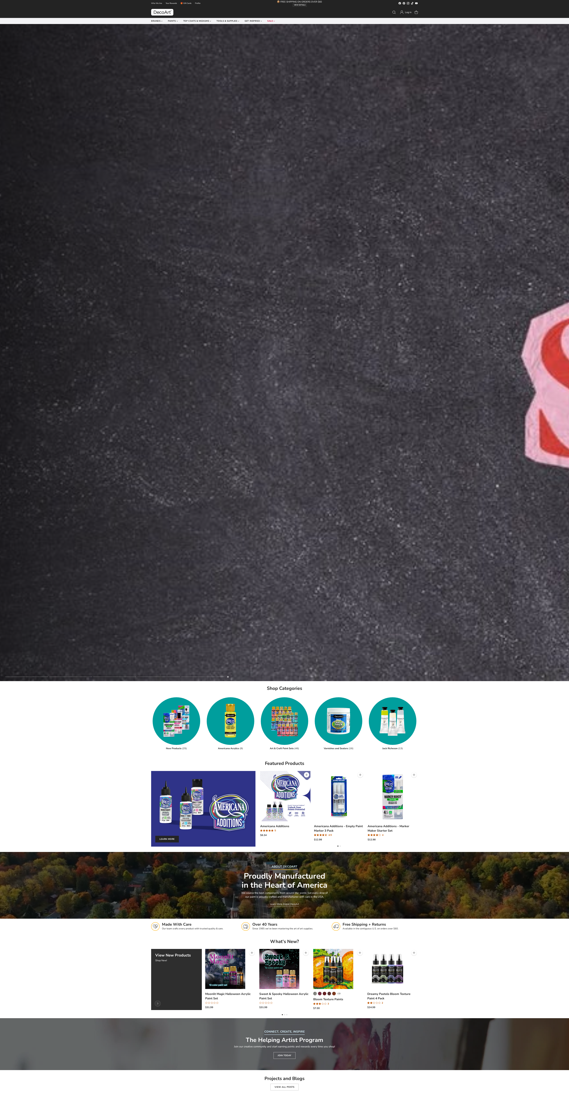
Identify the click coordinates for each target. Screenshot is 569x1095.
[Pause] (228, 677)
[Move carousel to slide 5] (202, 677)
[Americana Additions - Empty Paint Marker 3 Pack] (339, 796)
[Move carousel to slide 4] (158, 677)
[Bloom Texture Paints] (333, 969)
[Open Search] (394, 12)
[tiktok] (412, 4)
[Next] (418, 806)
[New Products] (158, 1003)
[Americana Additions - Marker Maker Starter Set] (393, 796)
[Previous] (260, 806)
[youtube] (416, 4)
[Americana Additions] (285, 796)
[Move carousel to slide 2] (70, 677)
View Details (300, 5)
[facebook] (399, 4)
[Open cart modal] (416, 12)
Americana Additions (274, 826)
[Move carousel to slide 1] (26, 677)
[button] (405, 12)
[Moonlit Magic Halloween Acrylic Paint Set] (225, 969)
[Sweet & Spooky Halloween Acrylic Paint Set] (279, 969)
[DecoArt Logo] (162, 12)
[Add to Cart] (306, 775)
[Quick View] (306, 781)
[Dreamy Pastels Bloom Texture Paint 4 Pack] (387, 969)
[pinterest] (403, 4)
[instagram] (408, 4)
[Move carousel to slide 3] (114, 677)
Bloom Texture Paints (328, 999)
